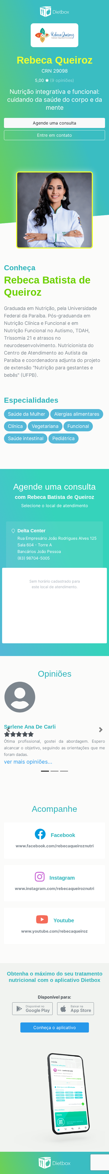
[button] (8, 729)
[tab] (54, 544)
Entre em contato (54, 135)
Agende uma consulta (54, 123)
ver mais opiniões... (28, 762)
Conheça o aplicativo (54, 1027)
